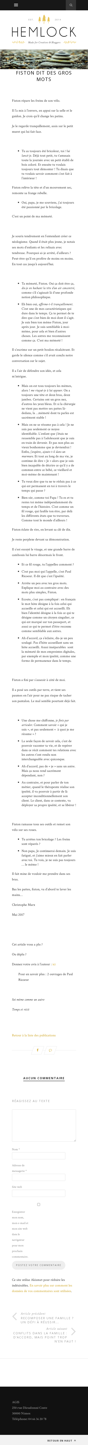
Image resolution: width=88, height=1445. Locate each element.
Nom (16, 1149)
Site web (17, 1187)
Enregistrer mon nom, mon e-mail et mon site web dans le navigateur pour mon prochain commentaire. (20, 1234)
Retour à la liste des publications (34, 1035)
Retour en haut (60, 1440)
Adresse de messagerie (19, 1168)
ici (54, 964)
